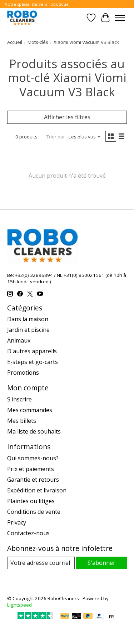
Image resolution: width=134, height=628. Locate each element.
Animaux (18, 340)
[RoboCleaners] (22, 17)
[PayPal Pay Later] (88, 616)
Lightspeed (19, 605)
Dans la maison (27, 319)
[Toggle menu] (120, 18)
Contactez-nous (28, 533)
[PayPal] (65, 616)
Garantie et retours (33, 479)
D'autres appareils (32, 351)
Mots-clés (38, 42)
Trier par (55, 136)
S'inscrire (19, 399)
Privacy (16, 522)
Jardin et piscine (28, 330)
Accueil (14, 42)
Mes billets (21, 421)
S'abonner (101, 563)
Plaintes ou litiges (31, 501)
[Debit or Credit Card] (76, 616)
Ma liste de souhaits (34, 431)
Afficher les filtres (67, 117)
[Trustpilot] (35, 617)
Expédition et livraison (36, 490)
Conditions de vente (33, 512)
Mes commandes (29, 410)
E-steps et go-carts (32, 362)
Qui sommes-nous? (33, 458)
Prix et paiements (30, 469)
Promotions (23, 372)
